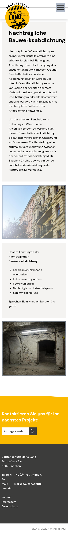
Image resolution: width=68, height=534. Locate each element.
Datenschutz (10, 506)
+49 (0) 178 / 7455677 (28, 475)
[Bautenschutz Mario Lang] (17, 28)
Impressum (9, 502)
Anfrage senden (14, 431)
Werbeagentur (58, 528)
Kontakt (6, 497)
